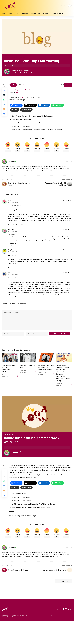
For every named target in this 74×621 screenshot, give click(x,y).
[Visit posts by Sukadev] (7, 72)
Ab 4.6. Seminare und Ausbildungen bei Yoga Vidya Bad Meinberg (34, 504)
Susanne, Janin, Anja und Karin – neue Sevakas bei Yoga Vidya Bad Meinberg (37, 130)
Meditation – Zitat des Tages (21, 126)
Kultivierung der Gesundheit (21, 119)
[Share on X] (4, 95)
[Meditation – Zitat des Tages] (28, 357)
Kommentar (28, 516)
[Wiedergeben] (13, 85)
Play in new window (21, 90)
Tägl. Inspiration (21, 56)
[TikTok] (71, 609)
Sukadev (12, 56)
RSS (17, 92)
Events (6, 434)
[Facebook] (63, 609)
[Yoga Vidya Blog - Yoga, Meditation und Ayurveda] (10, 5)
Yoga (34, 516)
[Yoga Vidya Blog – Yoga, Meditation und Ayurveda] (5, 609)
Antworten (68, 200)
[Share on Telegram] (4, 104)
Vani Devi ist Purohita (19, 494)
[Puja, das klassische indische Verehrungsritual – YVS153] (10, 357)
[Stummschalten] (68, 85)
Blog (18, 516)
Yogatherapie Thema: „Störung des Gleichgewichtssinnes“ (31, 507)
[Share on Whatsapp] (4, 99)
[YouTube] (66, 609)
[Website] (71, 161)
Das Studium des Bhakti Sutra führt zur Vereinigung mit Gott (46, 367)
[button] (3, 5)
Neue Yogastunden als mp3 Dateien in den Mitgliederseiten (32, 116)
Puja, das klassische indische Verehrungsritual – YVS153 (8, 368)
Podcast (6, 56)
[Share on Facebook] (4, 90)
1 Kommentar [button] (64, 581)
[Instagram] (68, 609)
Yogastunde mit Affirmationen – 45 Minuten (27, 123)
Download (32, 90)
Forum (22, 516)
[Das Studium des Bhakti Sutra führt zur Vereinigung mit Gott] (46, 357)
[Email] (4, 109)
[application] (40, 85)
